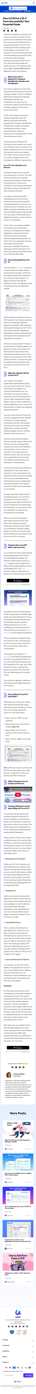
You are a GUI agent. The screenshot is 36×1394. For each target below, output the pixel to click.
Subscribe (28, 1375)
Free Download (18, 580)
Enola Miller (6, 28)
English (18, 1381)
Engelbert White (11, 1282)
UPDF (6, 3)
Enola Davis (9, 1249)
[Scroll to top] (32, 1390)
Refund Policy (30, 1386)
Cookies (24, 1386)
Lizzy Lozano (10, 1215)
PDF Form (8, 1145)
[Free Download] (18, 580)
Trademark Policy (18, 1387)
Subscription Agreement (15, 1386)
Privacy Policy (28, 1385)
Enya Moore (10, 1182)
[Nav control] (34, 3)
